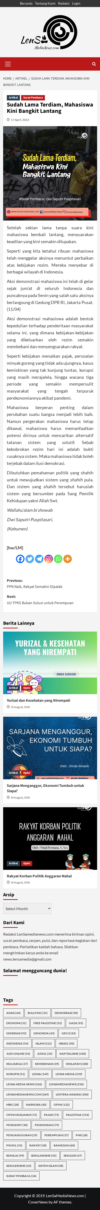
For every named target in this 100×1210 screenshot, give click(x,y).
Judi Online (18, 1053)
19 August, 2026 (20, 707)
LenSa (40, 1074)
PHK (82, 1135)
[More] (67, 559)
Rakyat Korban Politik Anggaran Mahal (39, 876)
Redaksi (64, 3)
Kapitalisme (72, 1053)
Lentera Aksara (72, 1094)
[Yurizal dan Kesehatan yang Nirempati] (50, 663)
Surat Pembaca (33, 98)
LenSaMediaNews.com (27, 1094)
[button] (8, 63)
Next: (40, 600)
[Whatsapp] (58, 559)
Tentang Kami (45, 3)
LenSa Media (69, 1074)
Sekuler (73, 1155)
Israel (66, 1043)
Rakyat (38, 1145)
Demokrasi (66, 1013)
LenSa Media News (24, 1084)
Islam (43, 1043)
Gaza (76, 1023)
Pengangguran (21, 1135)
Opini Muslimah (21, 1115)
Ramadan (64, 1145)
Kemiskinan (47, 1064)
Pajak (51, 1115)
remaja (15, 1155)
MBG (12, 1104)
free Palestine (47, 1023)
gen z (69, 1033)
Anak (13, 1013)
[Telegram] (39, 559)
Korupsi (15, 1074)
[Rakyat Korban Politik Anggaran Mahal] (50, 838)
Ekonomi (16, 1023)
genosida (44, 1033)
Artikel (13, 98)
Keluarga (17, 1064)
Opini (26, 688)
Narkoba (36, 1104)
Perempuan (56, 1135)
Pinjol (14, 1145)
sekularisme (44, 1155)
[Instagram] (48, 559)
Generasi (16, 1033)
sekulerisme (18, 1166)
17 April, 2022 (20, 120)
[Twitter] (29, 559)
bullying (38, 1013)
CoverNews (38, 1202)
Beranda (26, 3)
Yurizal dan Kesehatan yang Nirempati (38, 700)
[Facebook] (20, 559)
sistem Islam (50, 1166)
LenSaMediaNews (66, 1084)
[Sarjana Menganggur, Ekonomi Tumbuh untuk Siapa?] (50, 748)
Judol (44, 1053)
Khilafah (77, 1064)
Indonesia (17, 1043)
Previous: (34, 584)
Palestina (77, 1115)
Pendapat (17, 1125)
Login (76, 3)
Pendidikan (47, 1125)
